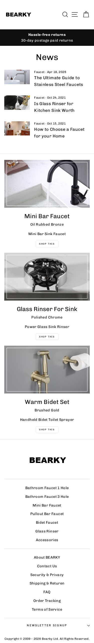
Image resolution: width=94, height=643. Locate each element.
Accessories (47, 540)
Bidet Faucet (47, 522)
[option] (47, 37)
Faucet (39, 72)
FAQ (46, 592)
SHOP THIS (47, 336)
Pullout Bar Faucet (47, 514)
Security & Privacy (47, 575)
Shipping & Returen (47, 583)
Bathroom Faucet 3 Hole (47, 496)
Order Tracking (47, 600)
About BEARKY (47, 557)
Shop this (47, 429)
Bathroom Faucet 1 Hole (47, 488)
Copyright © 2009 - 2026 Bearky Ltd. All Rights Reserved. (47, 639)
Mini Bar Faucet (47, 505)
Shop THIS (47, 244)
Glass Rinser (46, 531)
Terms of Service (47, 609)
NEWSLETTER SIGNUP (47, 625)
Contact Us (47, 566)
